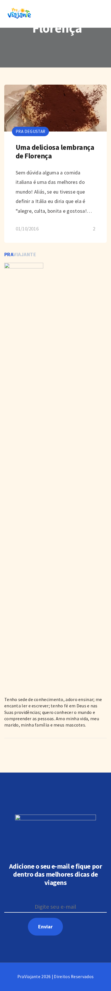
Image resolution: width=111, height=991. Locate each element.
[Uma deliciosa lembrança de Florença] (55, 164)
